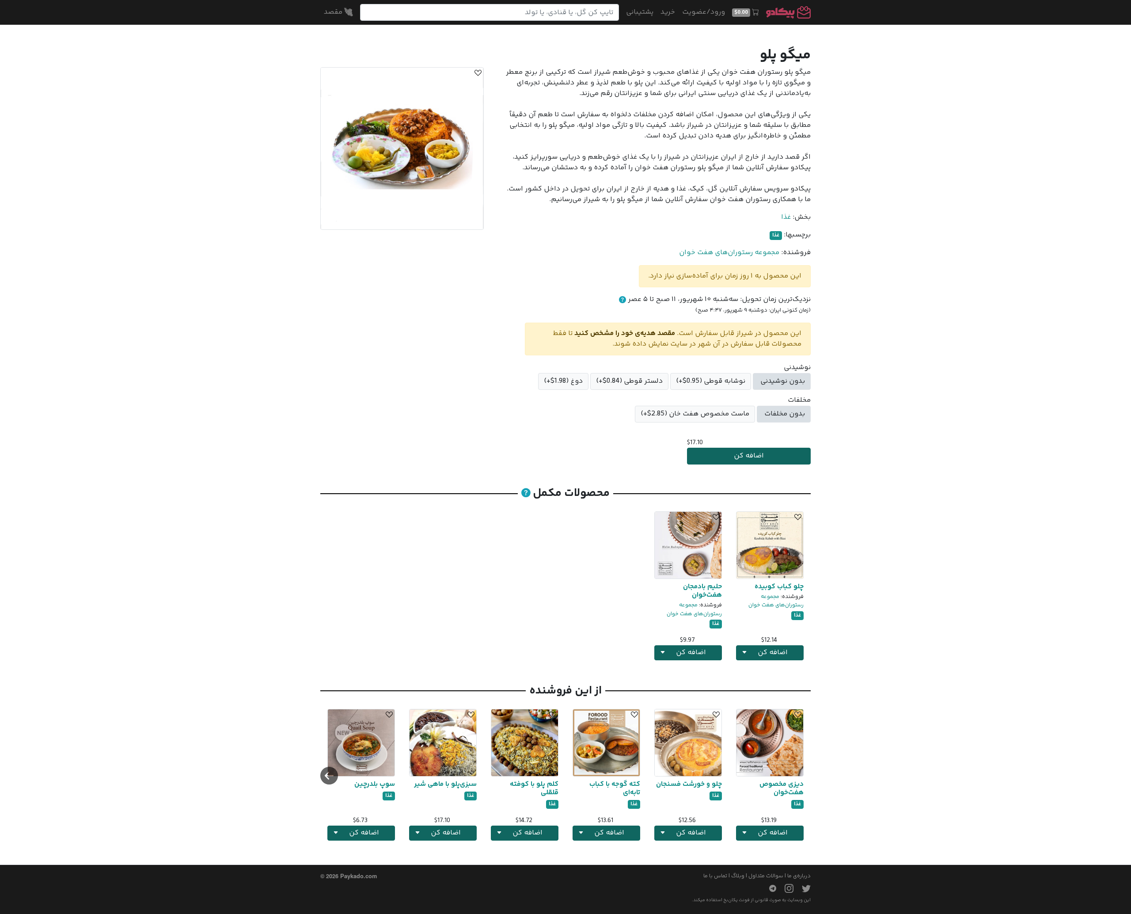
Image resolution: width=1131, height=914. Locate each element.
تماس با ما (715, 876)
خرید (667, 12)
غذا (786, 217)
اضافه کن (749, 455)
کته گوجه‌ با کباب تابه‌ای (614, 788)
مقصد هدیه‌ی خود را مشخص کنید (624, 333)
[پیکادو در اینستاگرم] (785, 888)
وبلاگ (737, 876)
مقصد (334, 12)
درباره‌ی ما (799, 876)
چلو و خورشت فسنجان (689, 784)
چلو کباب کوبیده (779, 586)
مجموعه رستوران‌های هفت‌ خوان (729, 252)
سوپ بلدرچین (374, 784)
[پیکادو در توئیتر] (803, 888)
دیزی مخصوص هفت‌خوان (781, 788)
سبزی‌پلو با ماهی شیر (445, 784)
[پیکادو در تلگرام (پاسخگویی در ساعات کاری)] (769, 888)
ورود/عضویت (703, 12)
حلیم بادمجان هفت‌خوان (702, 591)
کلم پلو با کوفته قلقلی (534, 788)
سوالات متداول (765, 876)
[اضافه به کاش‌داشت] (477, 74)
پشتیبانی (639, 12)
